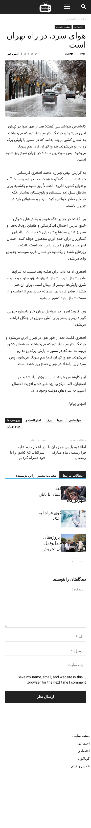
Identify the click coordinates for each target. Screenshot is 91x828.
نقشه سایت (81, 735)
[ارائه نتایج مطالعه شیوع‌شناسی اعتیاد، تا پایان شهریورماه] (73, 493)
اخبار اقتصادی (33, 420)
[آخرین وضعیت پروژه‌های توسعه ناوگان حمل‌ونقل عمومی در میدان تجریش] (73, 543)
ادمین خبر (12, 53)
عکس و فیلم (80, 765)
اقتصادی (71, 19)
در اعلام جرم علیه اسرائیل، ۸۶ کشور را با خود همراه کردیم (28, 452)
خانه (83, 19)
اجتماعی (83, 743)
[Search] (84, 7)
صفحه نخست (63, 27)
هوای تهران (13, 426)
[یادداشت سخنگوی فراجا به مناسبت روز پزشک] (73, 518)
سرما (60, 420)
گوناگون (84, 758)
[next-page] (73, 562)
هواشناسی (75, 420)
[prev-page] (81, 562)
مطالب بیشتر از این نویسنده (36, 475)
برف (49, 420)
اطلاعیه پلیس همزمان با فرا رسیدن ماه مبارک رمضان (67, 452)
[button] (67, 7)
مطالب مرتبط (72, 475)
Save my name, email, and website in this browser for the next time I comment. (52, 679)
